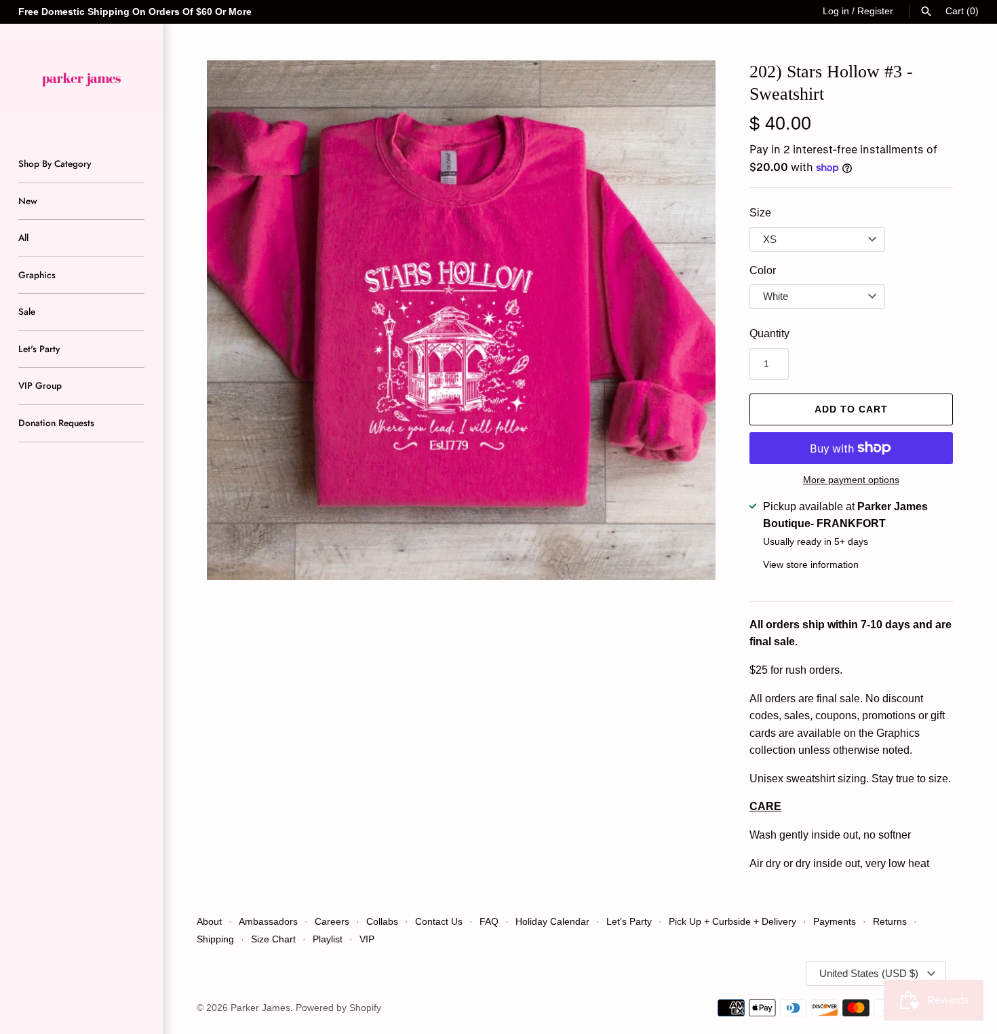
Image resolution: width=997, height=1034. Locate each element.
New (27, 201)
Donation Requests (56, 422)
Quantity (769, 333)
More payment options (851, 479)
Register (875, 11)
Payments (834, 922)
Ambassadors (268, 922)
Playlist (328, 939)
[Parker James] (81, 78)
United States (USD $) (868, 973)
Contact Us (439, 922)
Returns (890, 922)
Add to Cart (851, 409)
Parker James (260, 1008)
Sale (26, 311)
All (23, 237)
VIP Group (40, 385)
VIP (366, 939)
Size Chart (273, 939)
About (209, 922)
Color (762, 270)
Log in (836, 11)
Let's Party (39, 349)
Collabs (382, 922)
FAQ (489, 922)
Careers (332, 922)
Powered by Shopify (338, 1008)
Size (760, 212)
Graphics (37, 275)
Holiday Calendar (552, 922)
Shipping (217, 939)
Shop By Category (54, 163)
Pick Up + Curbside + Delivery (732, 922)
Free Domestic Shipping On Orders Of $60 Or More (135, 12)
